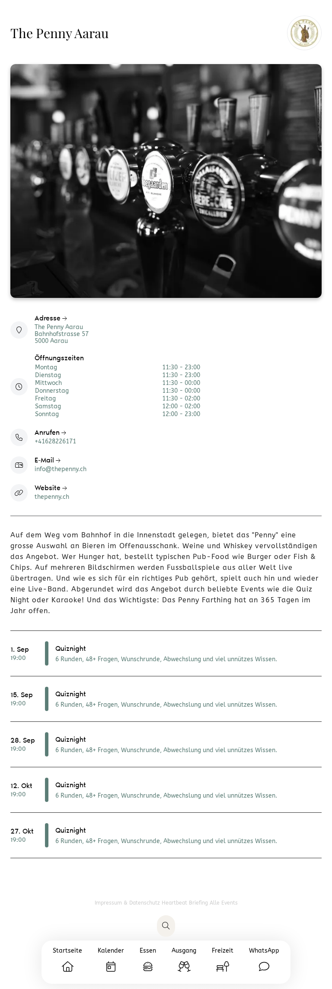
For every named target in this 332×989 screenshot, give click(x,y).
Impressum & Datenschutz (128, 903)
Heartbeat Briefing (186, 903)
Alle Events (224, 903)
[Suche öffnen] (166, 926)
